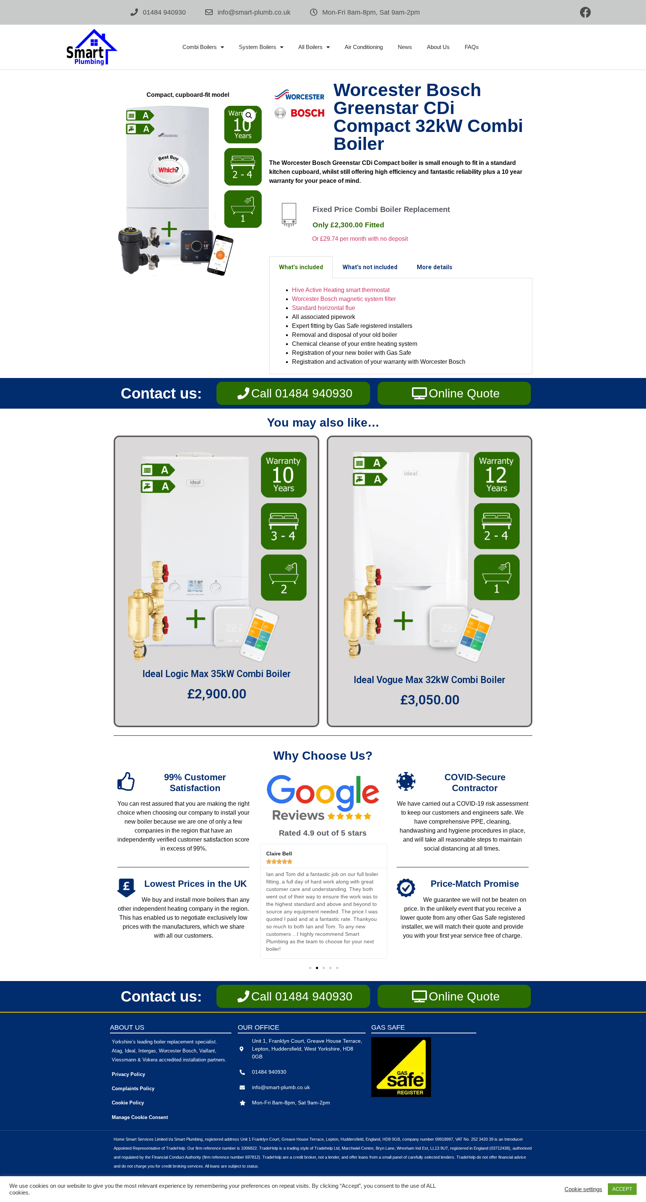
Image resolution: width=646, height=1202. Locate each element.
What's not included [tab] (369, 267)
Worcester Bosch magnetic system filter (344, 299)
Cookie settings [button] (583, 1189)
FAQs (472, 47)
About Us (438, 47)
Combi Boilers (199, 47)
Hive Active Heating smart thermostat (341, 290)
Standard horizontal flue (323, 308)
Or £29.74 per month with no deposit (360, 239)
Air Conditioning (364, 47)
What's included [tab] (301, 267)
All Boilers (310, 47)
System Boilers (257, 47)
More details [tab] (434, 267)
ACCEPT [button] (622, 1189)
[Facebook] (585, 12)
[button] (249, 115)
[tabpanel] (400, 326)
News (405, 47)
